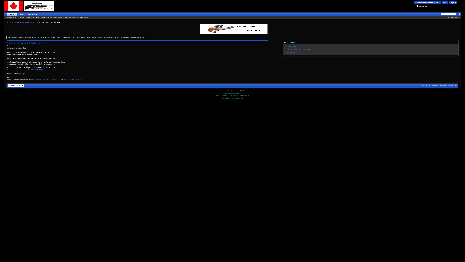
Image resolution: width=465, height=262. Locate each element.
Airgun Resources (58, 17)
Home (12, 14)
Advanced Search (453, 17)
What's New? (32, 14)
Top (456, 85)
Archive (451, 85)
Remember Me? (422, 6)
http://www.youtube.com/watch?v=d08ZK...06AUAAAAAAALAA (27, 70)
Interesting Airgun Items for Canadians (76, 17)
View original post (77, 79)
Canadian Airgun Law (46, 17)
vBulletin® (232, 93)
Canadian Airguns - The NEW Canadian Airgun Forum (23, 17)
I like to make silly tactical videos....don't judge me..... (45, 79)
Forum (21, 14)
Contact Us (426, 85)
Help (444, 3)
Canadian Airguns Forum (439, 85)
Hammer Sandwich (68, 79)
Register (453, 3)
